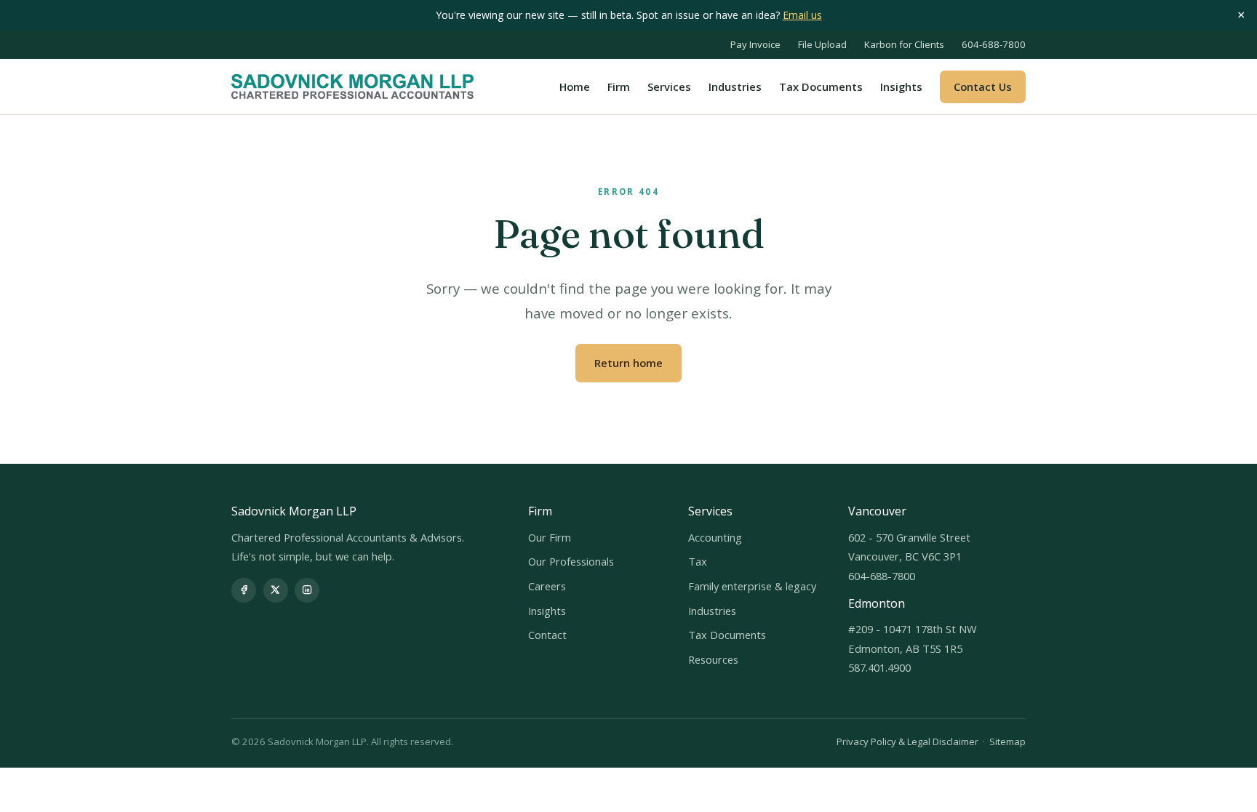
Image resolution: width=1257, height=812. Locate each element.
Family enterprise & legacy (752, 586)
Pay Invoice (755, 44)
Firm (618, 86)
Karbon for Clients (904, 44)
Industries (735, 86)
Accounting (715, 537)
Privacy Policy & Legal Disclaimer (907, 741)
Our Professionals (571, 561)
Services (669, 86)
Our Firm (549, 537)
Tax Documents (821, 86)
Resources (713, 659)
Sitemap (1007, 741)
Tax (697, 561)
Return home (628, 362)
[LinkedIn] (307, 590)
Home (574, 86)
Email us (802, 15)
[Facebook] (243, 590)
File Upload (822, 44)
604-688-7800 (994, 44)
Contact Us (983, 86)
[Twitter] (275, 590)
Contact (547, 634)
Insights (901, 86)
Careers (547, 586)
